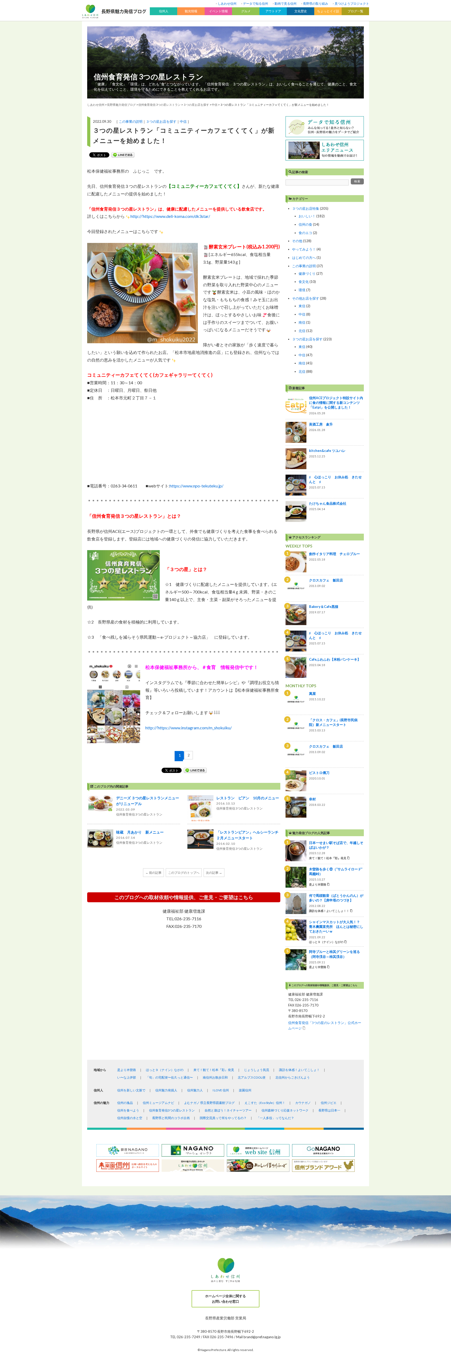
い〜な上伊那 (126, 1077)
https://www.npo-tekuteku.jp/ (196, 485)
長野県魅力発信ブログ (121, 104)
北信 (302, 331)
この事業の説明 (131, 121)
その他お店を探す (305, 298)
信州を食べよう (128, 1110)
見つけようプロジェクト (352, 3)
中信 (183, 121)
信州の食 (305, 224)
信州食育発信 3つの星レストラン (148, 76)
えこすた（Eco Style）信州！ (265, 1103)
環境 (302, 290)
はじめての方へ (304, 257)
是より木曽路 (126, 1070)
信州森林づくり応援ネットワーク (285, 1110)
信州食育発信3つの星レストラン (172, 1110)
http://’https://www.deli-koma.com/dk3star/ (170, 216)
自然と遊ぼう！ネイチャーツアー (228, 1110)
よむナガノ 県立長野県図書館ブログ (209, 1103)
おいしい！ (307, 216)
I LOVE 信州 (221, 1090)
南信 (302, 322)
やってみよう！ (304, 249)
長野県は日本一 (329, 1110)
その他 (297, 241)
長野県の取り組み (315, 3)
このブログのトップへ (183, 873)
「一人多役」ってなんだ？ (275, 1118)
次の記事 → (214, 873)
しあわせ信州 (227, 3)
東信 (302, 306)
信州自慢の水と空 (129, 1118)
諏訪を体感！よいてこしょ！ (299, 1070)
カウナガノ (303, 1103)
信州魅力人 (195, 1090)
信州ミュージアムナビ (158, 1103)
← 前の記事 (153, 873)
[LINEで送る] (122, 155)
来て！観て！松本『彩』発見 (213, 1070)
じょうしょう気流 (256, 1070)
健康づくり (307, 273)
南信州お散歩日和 (215, 1077)
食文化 (304, 282)
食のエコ (305, 233)
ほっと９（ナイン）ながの (164, 1070)
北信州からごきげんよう (292, 1077)
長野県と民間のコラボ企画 (171, 1118)
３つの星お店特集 (305, 208)
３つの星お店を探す (161, 121)
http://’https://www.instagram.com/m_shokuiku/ (188, 727)
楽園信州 (245, 1090)
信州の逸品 (125, 1103)
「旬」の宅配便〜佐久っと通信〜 (169, 1077)
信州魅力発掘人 (166, 1090)
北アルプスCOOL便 (251, 1077)
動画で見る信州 (285, 3)
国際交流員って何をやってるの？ (223, 1118)
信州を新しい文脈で (131, 1090)
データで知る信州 (255, 3)
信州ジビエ (328, 1103)
